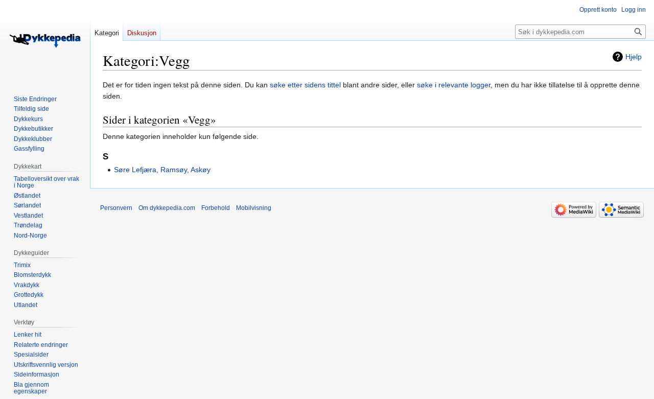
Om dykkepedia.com (166, 208)
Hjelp (633, 57)
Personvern (116, 208)
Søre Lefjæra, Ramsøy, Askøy (162, 170)
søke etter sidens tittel (305, 85)
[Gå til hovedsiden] (45, 41)
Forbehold (215, 208)
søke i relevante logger (454, 85)
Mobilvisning (253, 208)
